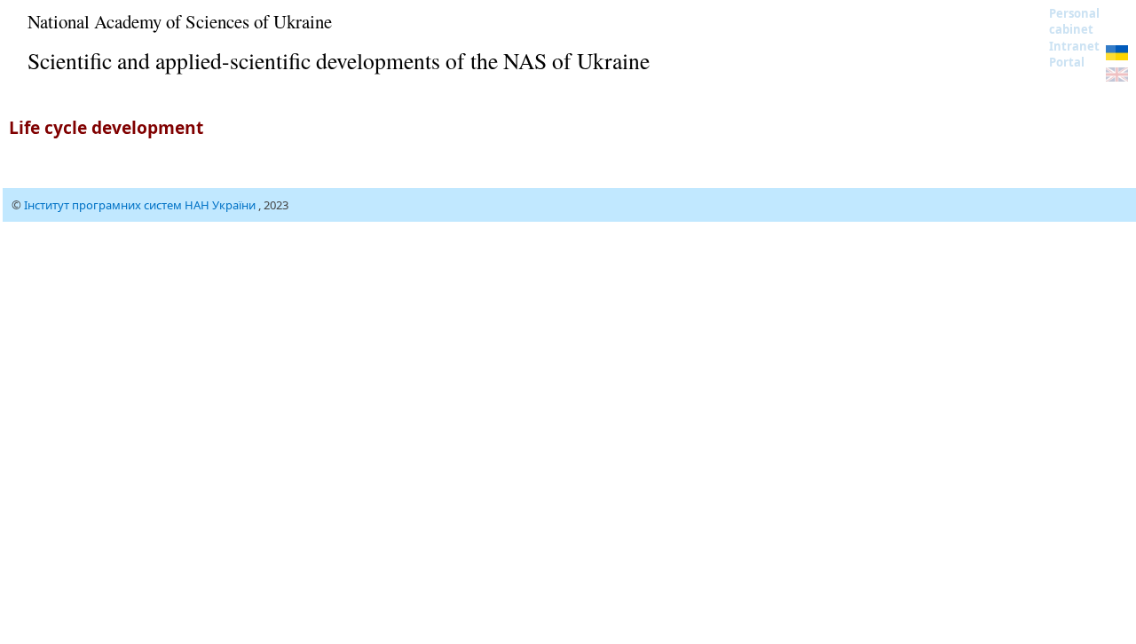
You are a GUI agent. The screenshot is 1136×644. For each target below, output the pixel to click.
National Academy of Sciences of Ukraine (180, 21)
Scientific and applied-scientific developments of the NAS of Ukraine (339, 60)
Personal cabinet (1074, 21)
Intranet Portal (1074, 54)
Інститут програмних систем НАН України (141, 205)
